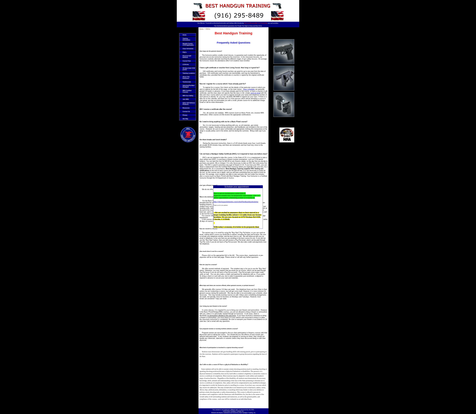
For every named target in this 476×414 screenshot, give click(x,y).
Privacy (185, 115)
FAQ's (185, 52)
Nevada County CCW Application (188, 44)
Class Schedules (188, 48)
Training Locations (189, 73)
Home (184, 35)
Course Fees (187, 61)
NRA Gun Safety (188, 95)
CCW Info (186, 64)
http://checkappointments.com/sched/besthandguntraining (236, 202)
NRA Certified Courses (187, 91)
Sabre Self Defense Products (189, 103)
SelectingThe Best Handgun (188, 86)
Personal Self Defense (187, 56)
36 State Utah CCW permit (189, 68)
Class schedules (249, 89)
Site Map (185, 118)
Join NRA (186, 99)
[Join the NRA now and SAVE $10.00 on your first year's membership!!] (286, 142)
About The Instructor (186, 77)
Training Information (186, 39)
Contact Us (186, 111)
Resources (186, 108)
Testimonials (187, 82)
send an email (255, 93)
